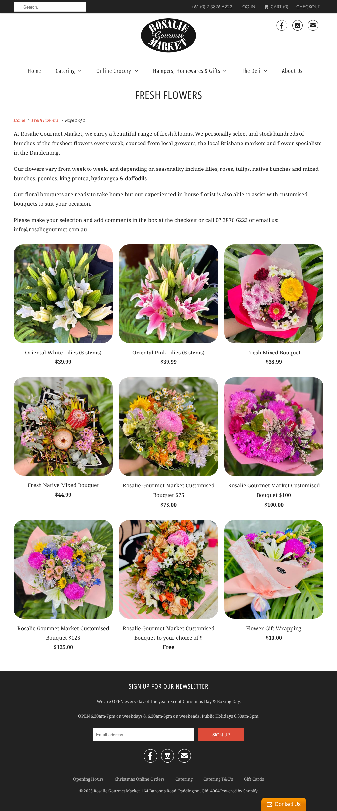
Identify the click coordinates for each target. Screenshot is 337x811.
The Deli (251, 71)
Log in (247, 6)
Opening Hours (88, 779)
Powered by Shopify (239, 791)
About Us (292, 71)
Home (34, 71)
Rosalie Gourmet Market (117, 791)
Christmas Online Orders (140, 779)
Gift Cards (254, 779)
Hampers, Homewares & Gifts (186, 71)
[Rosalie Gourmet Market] (168, 35)
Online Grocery (113, 71)
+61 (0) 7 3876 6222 (211, 6)
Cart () (278, 6)
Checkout (308, 6)
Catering (65, 71)
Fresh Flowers (168, 94)
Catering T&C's (218, 779)
